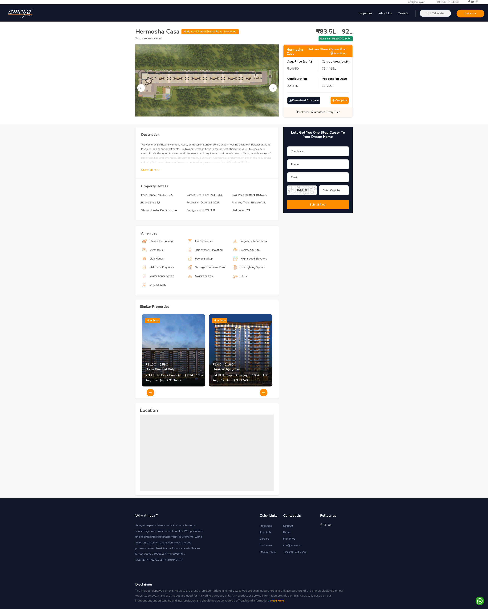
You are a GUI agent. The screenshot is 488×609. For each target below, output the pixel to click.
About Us (385, 13)
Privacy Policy (268, 552)
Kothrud (288, 526)
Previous (141, 88)
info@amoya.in (416, 2)
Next (273, 88)
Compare (341, 100)
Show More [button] (149, 170)
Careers (264, 539)
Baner (287, 532)
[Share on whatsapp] (480, 601)
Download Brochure (305, 100)
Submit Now (318, 204)
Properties (266, 526)
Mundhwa (289, 539)
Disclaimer (266, 545)
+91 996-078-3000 (446, 2)
